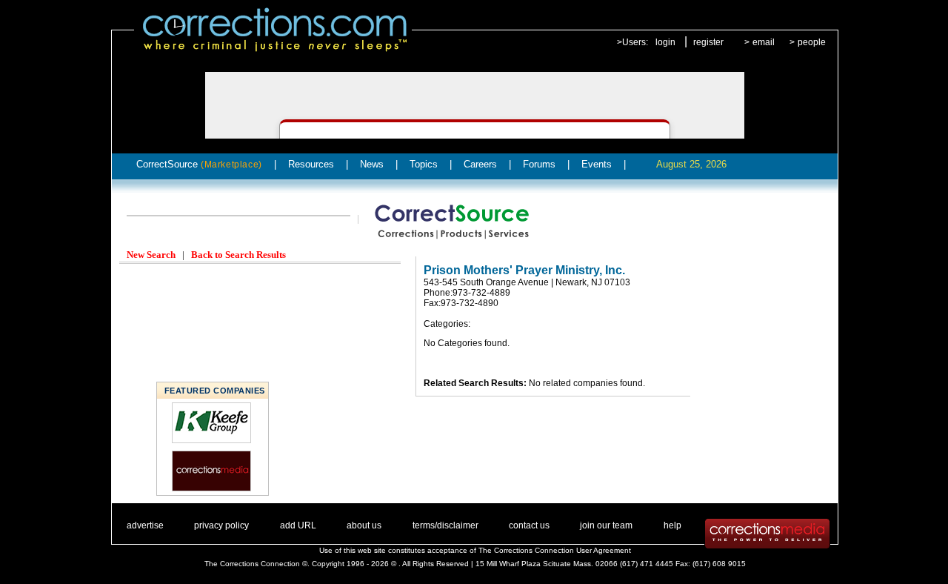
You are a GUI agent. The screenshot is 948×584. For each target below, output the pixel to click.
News (372, 164)
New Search (151, 254)
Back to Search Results (238, 254)
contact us (529, 525)
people (812, 42)
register (708, 42)
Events (596, 164)
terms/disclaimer (445, 525)
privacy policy (221, 525)
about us (364, 525)
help (672, 525)
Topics (424, 164)
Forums (539, 164)
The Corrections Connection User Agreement (554, 550)
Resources (311, 164)
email (763, 42)
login (665, 42)
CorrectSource (199, 164)
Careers (480, 164)
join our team (606, 525)
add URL (298, 525)
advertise (145, 525)
